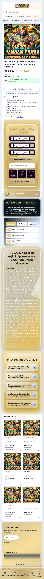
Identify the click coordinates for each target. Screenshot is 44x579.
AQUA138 (8, 16)
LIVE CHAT (39, 575)
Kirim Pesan (13, 537)
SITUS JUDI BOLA (16, 20)
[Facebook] (5, 547)
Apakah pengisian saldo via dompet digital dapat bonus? (19, 395)
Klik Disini (20, 117)
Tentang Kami (8, 556)
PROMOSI (5, 575)
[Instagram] (10, 547)
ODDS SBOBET (28, 20)
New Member (33, 224)
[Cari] (6, 12)
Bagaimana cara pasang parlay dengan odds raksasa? (19, 386)
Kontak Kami (8, 559)
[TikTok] (15, 547)
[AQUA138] (22, 6)
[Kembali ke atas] (40, 569)
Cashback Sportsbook (22, 224)
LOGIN (32, 575)
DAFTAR (24, 576)
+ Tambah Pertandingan (22, 160)
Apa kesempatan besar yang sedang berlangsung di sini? (18, 368)
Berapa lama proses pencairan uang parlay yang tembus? (19, 404)
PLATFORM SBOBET (23, 16)
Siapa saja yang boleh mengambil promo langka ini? (19, 377)
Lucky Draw (11, 224)
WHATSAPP (14, 575)
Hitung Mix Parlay (22, 182)
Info (36, 194)
